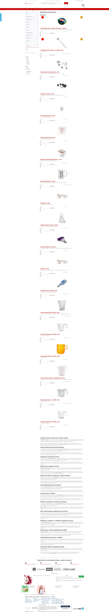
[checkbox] (27, 58)
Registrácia (81, 0)
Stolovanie (28, 27)
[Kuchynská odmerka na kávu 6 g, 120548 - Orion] (62, 43)
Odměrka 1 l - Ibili (44, 268)
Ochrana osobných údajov (29, 601)
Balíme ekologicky (36, 600)
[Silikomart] (69, 569)
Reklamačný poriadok (28, 600)
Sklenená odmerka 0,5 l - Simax (47, 181)
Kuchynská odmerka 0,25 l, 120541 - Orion (50, 356)
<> (37, 51)
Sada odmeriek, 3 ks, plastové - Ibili (48, 290)
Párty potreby (28, 37)
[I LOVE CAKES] (41, 569)
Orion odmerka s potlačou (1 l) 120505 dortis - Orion (52, 378)
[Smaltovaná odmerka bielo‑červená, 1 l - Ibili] (62, 152)
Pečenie (27, 29)
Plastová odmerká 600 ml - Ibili (47, 137)
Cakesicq (28, 63)
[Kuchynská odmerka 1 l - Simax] (62, 108)
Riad (27, 14)
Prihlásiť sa (81, 576)
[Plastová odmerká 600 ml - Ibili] (62, 130)
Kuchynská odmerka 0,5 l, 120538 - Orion (50, 421)
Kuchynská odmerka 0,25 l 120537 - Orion (50, 334)
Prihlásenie (78, 0)
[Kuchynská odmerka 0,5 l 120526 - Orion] (62, 305)
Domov (26, 10)
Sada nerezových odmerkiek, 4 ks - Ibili (49, 72)
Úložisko (27, 24)
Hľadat (66, 3)
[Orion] (49, 569)
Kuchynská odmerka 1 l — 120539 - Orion (50, 399)
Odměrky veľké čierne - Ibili (47, 93)
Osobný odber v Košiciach (46, 600)
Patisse (28, 62)
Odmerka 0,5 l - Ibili (45, 203)
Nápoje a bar (28, 22)
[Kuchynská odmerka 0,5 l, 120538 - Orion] (62, 414)
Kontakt (26, 0)
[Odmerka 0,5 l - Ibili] (62, 196)
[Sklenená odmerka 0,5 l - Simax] (62, 174)
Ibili (27, 58)
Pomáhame (35, 601)
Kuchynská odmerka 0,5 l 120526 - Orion (49, 312)
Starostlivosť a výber (55, 598)
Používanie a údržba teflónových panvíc (58, 603)
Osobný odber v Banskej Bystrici (47, 598)
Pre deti (27, 40)
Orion (28, 61)
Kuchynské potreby (29, 16)
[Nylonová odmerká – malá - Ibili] (62, 239)
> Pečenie (29, 10)
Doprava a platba (30, 0)
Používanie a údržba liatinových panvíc (57, 601)
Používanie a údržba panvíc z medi (57, 600)
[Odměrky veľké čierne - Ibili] (62, 86)
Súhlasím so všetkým (65, 606)
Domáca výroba (28, 19)
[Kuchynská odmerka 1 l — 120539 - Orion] (62, 392)
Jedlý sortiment (28, 35)
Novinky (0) (29, 74)
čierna (28, 67)
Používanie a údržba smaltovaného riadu (58, 602)
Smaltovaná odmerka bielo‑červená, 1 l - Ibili (50, 159)
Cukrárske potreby (29, 32)
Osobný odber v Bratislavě (46, 599)
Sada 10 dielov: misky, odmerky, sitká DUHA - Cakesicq (53, 28)
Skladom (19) (29, 71)
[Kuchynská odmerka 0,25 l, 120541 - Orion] (62, 349)
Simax (28, 59)
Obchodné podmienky (28, 602)
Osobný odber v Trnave (45, 603)
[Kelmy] (58, 569)
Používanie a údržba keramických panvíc (58, 599)
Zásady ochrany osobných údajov (69, 580)
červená (28, 69)
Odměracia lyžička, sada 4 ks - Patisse (49, 225)
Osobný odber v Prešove (45, 602)
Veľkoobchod (34, 0)
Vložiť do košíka (52, 33)
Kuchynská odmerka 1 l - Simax (47, 115)
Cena (26, 49)
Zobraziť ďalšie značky (54, 573)
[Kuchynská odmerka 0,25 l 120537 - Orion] (62, 327)
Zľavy (27, 12)
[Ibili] (34, 569)
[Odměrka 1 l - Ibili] (62, 261)
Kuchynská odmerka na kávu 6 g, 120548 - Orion (51, 50)
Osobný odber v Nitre (45, 601)
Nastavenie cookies (65, 608)
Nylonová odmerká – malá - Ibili (47, 246)
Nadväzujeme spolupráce (37, 599)
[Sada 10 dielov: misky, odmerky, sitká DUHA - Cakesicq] (62, 21)
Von (26, 43)
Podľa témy (28, 45)
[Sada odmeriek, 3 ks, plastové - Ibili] (62, 283)
